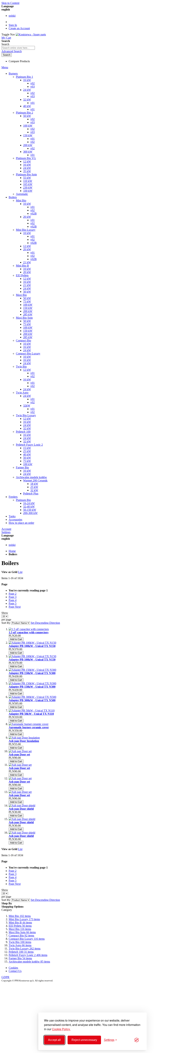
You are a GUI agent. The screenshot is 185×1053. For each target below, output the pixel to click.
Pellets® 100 (21, 951)
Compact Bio (21, 935)
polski (12, 15)
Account (6, 528)
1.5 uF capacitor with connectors (28, 632)
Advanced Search (11, 51)
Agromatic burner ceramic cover (29, 727)
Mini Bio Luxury (24, 919)
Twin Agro (20, 945)
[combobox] (18, 48)
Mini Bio (20, 916)
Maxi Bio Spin (22, 932)
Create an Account (19, 28)
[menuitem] (21, 522)
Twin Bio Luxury (24, 948)
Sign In (13, 25)
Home (12, 551)
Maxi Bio (20, 929)
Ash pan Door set (19, 754)
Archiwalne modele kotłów (29, 961)
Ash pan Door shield (21, 808)
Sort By (5, 622)
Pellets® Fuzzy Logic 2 (28, 955)
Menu (4, 67)
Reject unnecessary (84, 1039)
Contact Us (15, 971)
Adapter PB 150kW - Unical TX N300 (32, 673)
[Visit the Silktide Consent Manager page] (136, 1040)
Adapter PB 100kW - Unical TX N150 (32, 645)
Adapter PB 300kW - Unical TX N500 (32, 700)
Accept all (54, 1039)
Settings (5, 532)
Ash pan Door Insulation (24, 740)
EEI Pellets (20, 925)
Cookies (13, 967)
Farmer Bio (20, 958)
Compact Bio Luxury (27, 938)
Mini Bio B (20, 922)
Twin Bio (20, 942)
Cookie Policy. (61, 1029)
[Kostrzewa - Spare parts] (31, 34)
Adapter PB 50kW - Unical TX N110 (31, 713)
